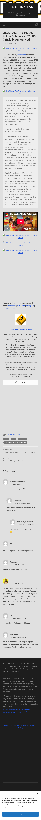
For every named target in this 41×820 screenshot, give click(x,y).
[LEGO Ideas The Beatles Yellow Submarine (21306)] (20, 50)
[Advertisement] (20, 277)
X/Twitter (21, 305)
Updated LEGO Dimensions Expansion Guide (19, 451)
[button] (38, 794)
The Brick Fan (20, 7)
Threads (6, 308)
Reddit (13, 308)
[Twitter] (19, 382)
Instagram (30, 305)
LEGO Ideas (23, 439)
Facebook (12, 305)
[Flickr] (25, 382)
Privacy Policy (22, 725)
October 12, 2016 (9, 43)
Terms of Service (10, 725)
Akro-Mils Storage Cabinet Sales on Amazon (18, 460)
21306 (7, 439)
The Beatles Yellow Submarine (16, 442)
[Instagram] (22, 382)
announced (21, 55)
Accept (20, 814)
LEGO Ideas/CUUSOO (14, 434)
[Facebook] (16, 382)
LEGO (14, 439)
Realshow (13, 562)
